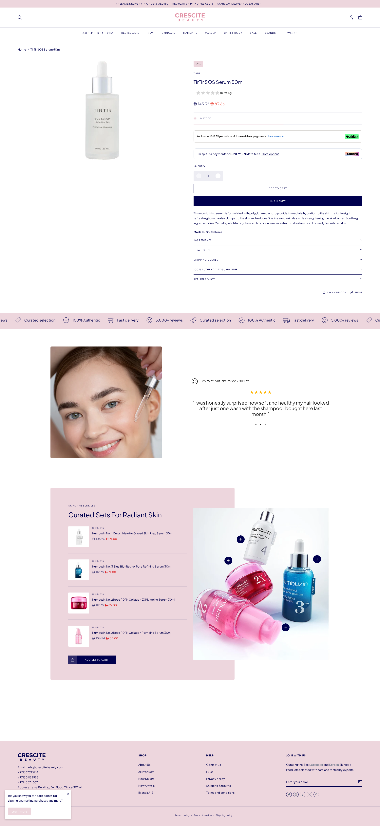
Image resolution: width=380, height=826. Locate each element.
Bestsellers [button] (130, 32)
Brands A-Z (145, 792)
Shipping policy (224, 815)
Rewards (290, 33)
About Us (144, 764)
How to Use (202, 250)
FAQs (209, 771)
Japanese (317, 764)
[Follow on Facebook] (289, 794)
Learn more (19, 811)
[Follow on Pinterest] (316, 794)
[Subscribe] (360, 781)
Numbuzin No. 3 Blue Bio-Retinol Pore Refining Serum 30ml (131, 566)
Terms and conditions (220, 792)
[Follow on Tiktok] (302, 794)
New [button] (150, 32)
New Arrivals (146, 785)
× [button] (68, 793)
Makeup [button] (210, 32)
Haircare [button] (190, 32)
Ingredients (203, 240)
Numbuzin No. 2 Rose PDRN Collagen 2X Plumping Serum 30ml (133, 599)
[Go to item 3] (265, 424)
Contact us (213, 764)
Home (22, 49)
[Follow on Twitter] (309, 794)
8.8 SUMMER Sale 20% (98, 33)
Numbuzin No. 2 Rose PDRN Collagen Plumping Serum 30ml (131, 632)
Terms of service (203, 815)
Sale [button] (253, 32)
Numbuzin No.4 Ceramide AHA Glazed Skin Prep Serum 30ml (132, 533)
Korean (334, 764)
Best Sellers (146, 778)
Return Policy (204, 279)
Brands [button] (270, 32)
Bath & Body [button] (233, 32)
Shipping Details (206, 259)
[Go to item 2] (260, 424)
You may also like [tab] (190, 712)
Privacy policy (215, 778)
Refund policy (182, 815)
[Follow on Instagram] (296, 794)
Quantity (199, 165)
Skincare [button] (169, 32)
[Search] (20, 17)
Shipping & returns (218, 785)
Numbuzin (98, 528)
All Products (146, 771)
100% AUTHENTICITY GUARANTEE (216, 269)
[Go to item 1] (256, 424)
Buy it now (278, 200)
